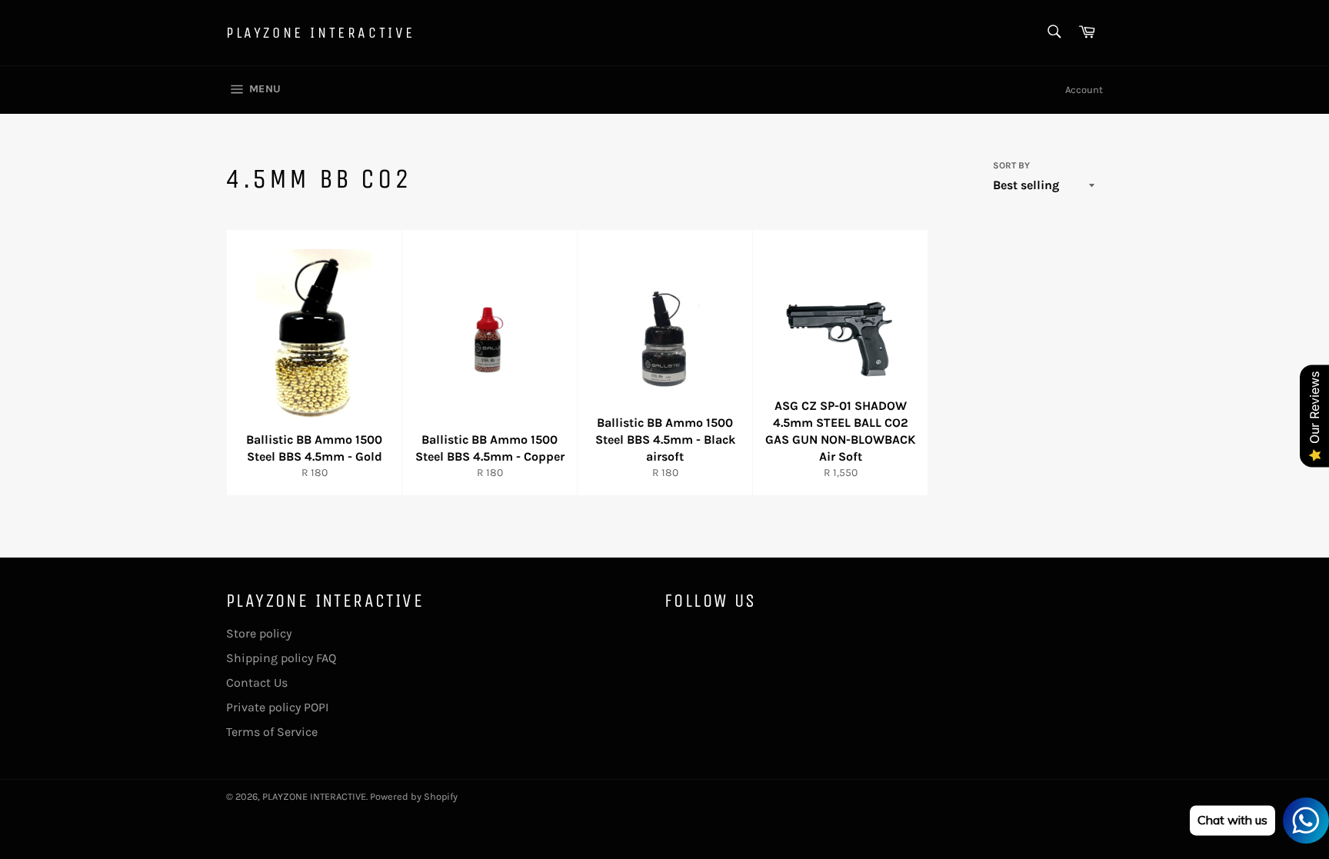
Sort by (1011, 165)
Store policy (258, 633)
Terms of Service (272, 731)
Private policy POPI (277, 707)
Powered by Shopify (414, 796)
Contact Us (257, 682)
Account (1084, 89)
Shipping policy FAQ (281, 658)
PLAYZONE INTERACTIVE (320, 33)
